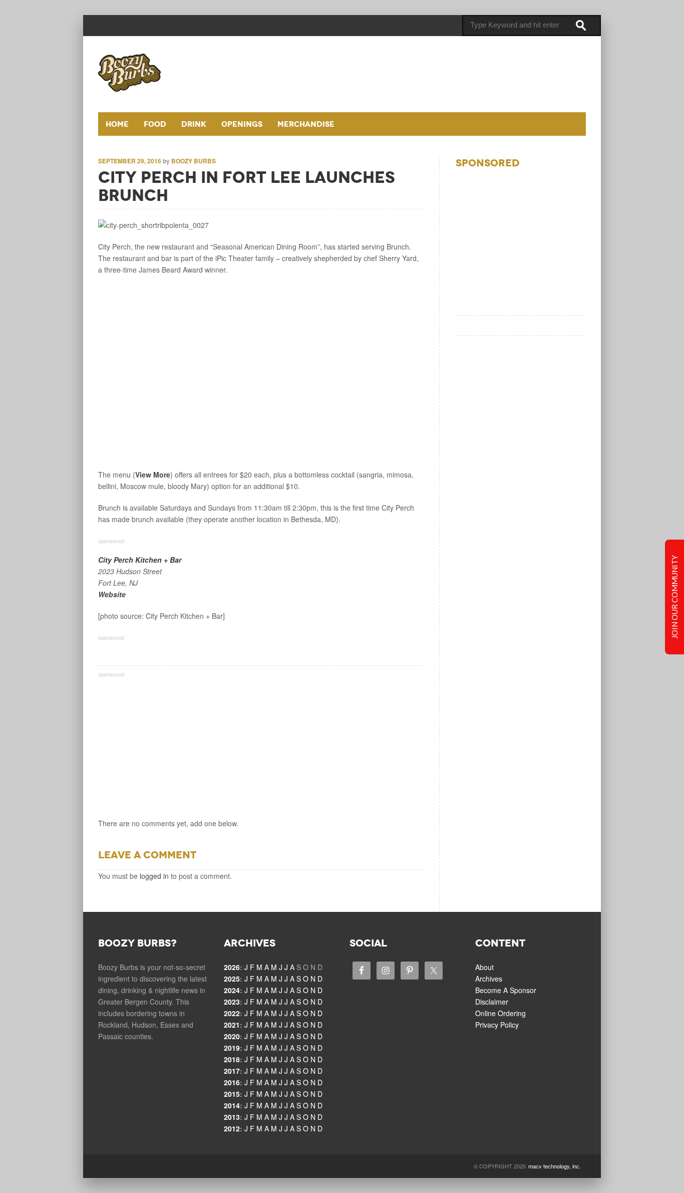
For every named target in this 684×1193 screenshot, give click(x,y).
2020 (232, 1036)
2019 (232, 1048)
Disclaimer (491, 1002)
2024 (232, 990)
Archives (488, 979)
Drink (193, 124)
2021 (232, 1025)
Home (117, 124)
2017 (232, 1071)
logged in (154, 876)
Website (112, 594)
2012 (232, 1128)
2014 (232, 1105)
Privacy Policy (497, 1025)
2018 (232, 1059)
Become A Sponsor (505, 990)
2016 (232, 1082)
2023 (232, 1002)
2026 (232, 967)
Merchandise (305, 124)
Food (155, 124)
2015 (232, 1094)
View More (152, 474)
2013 (232, 1117)
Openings (241, 124)
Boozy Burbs (193, 160)
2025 (232, 979)
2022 (232, 1013)
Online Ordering (500, 1013)
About (484, 967)
